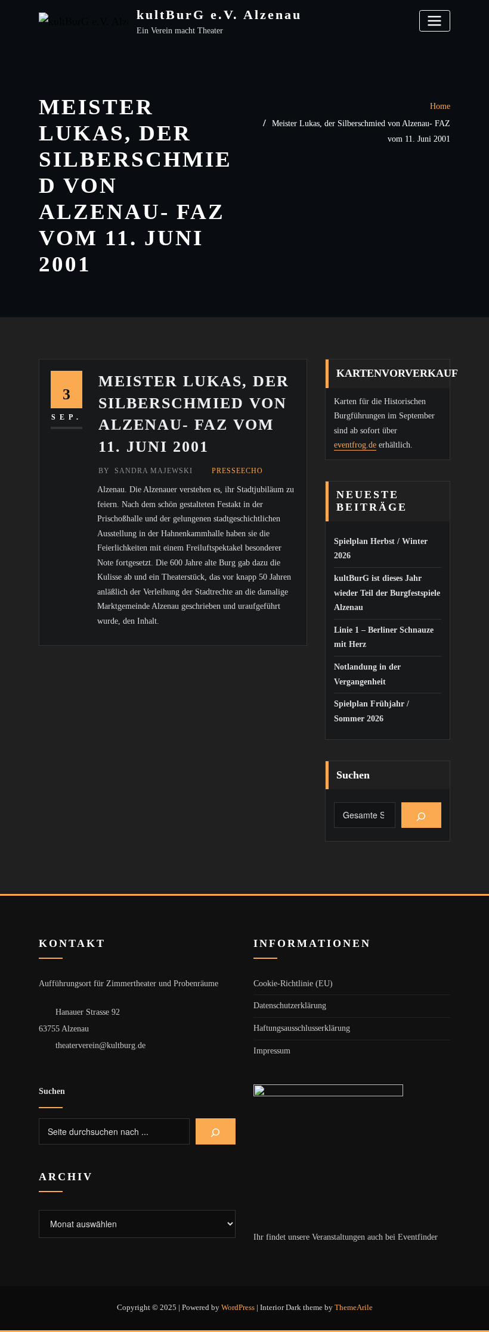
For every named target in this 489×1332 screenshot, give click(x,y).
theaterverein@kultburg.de (100, 1045)
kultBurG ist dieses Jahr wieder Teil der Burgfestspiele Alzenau (387, 593)
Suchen (353, 775)
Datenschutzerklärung (289, 1005)
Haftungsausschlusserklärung (301, 1028)
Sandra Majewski (145, 471)
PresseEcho (237, 471)
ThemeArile (354, 1307)
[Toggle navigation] (434, 20)
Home (440, 106)
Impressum (271, 1050)
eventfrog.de (355, 444)
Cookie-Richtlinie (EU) (293, 983)
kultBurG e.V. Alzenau (219, 14)
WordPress (238, 1307)
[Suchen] (421, 815)
